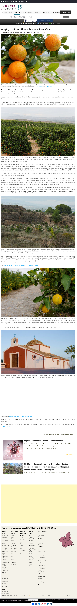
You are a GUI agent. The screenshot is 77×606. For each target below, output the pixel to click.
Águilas (22, 12)
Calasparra (22, 539)
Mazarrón (52, 12)
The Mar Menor (4, 532)
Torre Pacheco (5, 591)
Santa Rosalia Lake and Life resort (5, 583)
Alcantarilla (32, 539)
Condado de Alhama (13, 545)
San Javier (57, 12)
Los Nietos (4, 559)
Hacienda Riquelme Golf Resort (32, 550)
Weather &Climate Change (14, 17)
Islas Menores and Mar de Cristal (5, 542)
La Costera (49, 86)
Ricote (30, 564)
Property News (47, 17)
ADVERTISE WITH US (14, 1)
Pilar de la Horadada (4, 566)
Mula (21, 552)
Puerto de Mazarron (13, 558)
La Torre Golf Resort (5, 552)
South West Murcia (14, 532)
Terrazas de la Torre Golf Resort (5, 588)
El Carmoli (4, 539)
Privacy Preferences (33, 600)
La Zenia (40, 581)
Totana (12, 565)
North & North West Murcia (23, 533)
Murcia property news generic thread (58, 595)
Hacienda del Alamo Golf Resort (14, 551)
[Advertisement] (39, 503)
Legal (62, 599)
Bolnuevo (13, 542)
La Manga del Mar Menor (5, 547)
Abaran (30, 537)
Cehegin (22, 544)
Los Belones (4, 558)
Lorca (40, 12)
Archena (31, 540)
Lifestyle (38, 17)
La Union (4, 554)
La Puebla (4, 550)
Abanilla (31, 535)
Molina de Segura (31, 555)
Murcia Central (31, 532)
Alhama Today (5, 426)
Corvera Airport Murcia (34, 595)
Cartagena (4, 537)
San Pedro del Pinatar (5, 579)
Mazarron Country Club (41, 564)
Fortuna (22, 547)
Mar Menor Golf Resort (5, 563)
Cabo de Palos (5, 535)
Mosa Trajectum (33, 558)
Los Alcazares (5, 556)
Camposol (13, 543)
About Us (66, 599)
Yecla (21, 553)
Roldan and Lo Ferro (5, 574)
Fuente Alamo (14, 548)
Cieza (21, 545)
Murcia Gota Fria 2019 (45, 595)
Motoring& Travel (31, 17)
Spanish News (58, 17)
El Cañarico (39, 86)
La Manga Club (5, 545)
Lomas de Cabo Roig (41, 583)
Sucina (30, 565)
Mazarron (13, 556)
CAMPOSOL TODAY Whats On (8, 595)
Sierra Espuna (14, 564)
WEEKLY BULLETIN (23, 1)
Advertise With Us (72, 599)
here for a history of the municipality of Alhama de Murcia (21, 265)
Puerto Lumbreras (13, 561)
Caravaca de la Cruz (23, 541)
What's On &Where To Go (22, 17)
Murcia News (5, 17)
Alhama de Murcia (29, 12)
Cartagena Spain (19, 595)
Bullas (21, 537)
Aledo (12, 537)
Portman (4, 572)
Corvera (31, 543)
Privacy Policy (58, 599)
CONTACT (7, 1)
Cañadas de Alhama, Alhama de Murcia (20, 416)
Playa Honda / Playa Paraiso (5, 569)
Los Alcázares (45, 12)
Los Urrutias (4, 561)
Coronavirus (26, 595)
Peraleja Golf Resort (32, 561)
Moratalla (22, 550)
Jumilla (36, 12)
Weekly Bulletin (70, 595)
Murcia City (32, 559)
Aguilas (12, 535)
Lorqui (30, 553)
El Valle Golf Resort (32, 545)
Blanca (30, 542)
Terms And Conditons (49, 599)
